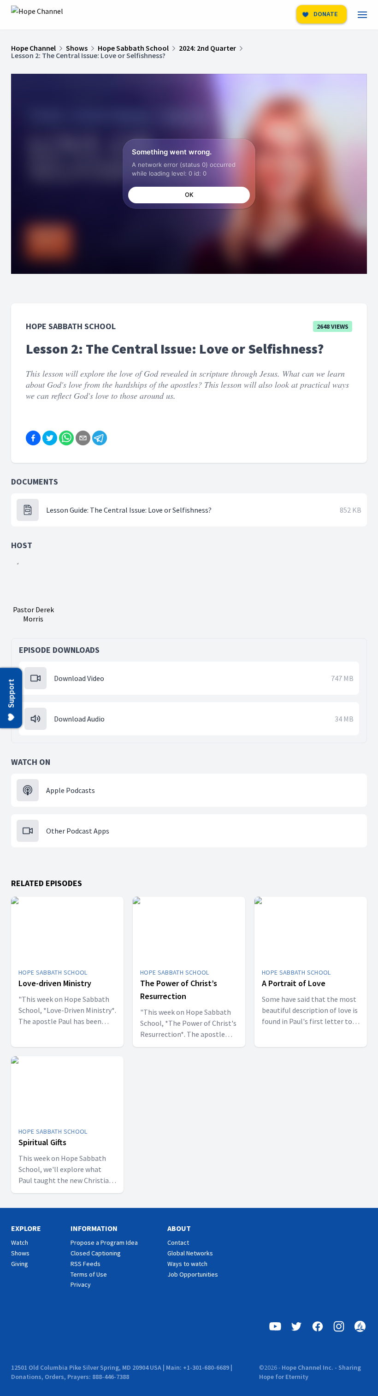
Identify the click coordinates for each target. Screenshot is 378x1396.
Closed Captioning (96, 1253)
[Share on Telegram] (99, 438)
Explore (26, 1228)
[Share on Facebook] (33, 438)
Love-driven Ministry (54, 983)
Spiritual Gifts (42, 1142)
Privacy (81, 1284)
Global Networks (190, 1253)
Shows (20, 1253)
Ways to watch (187, 1264)
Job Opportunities (192, 1274)
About (179, 1228)
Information (94, 1228)
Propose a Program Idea (104, 1242)
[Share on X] (49, 438)
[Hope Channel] (37, 15)
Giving (19, 1264)
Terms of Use (89, 1274)
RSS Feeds (85, 1264)
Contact (178, 1242)
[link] (368, 14)
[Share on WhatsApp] (66, 438)
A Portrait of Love (293, 983)
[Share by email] (83, 438)
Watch (19, 1242)
